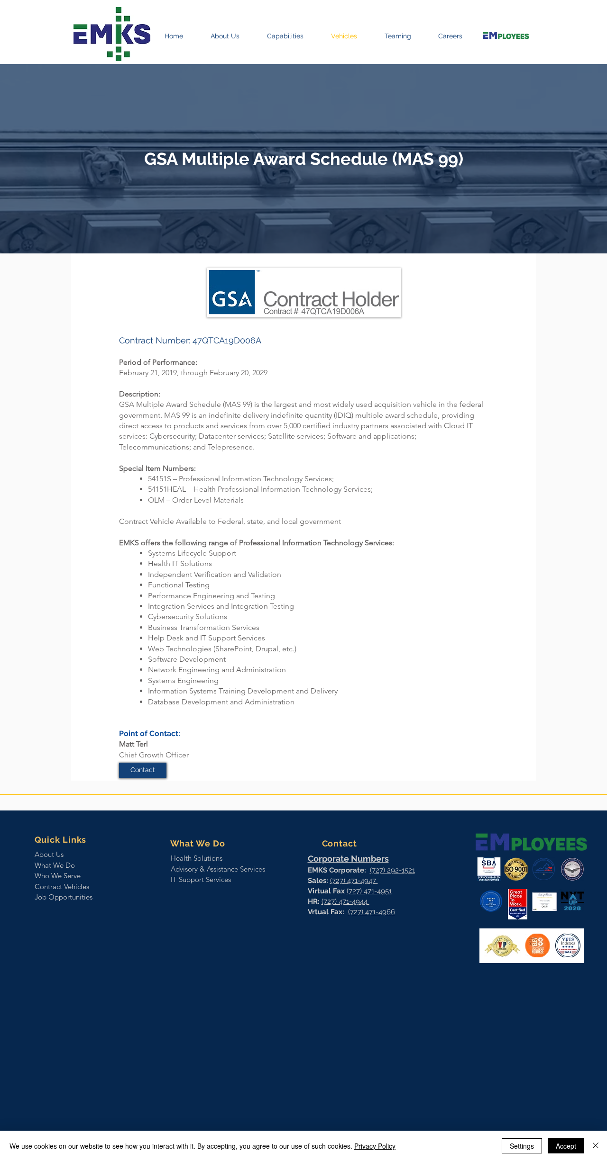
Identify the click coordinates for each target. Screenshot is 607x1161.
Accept (566, 1146)
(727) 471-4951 (369, 891)
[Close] (595, 1145)
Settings (522, 1146)
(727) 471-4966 (371, 912)
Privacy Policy (374, 1146)
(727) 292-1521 (392, 870)
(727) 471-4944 (345, 901)
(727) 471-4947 (354, 880)
